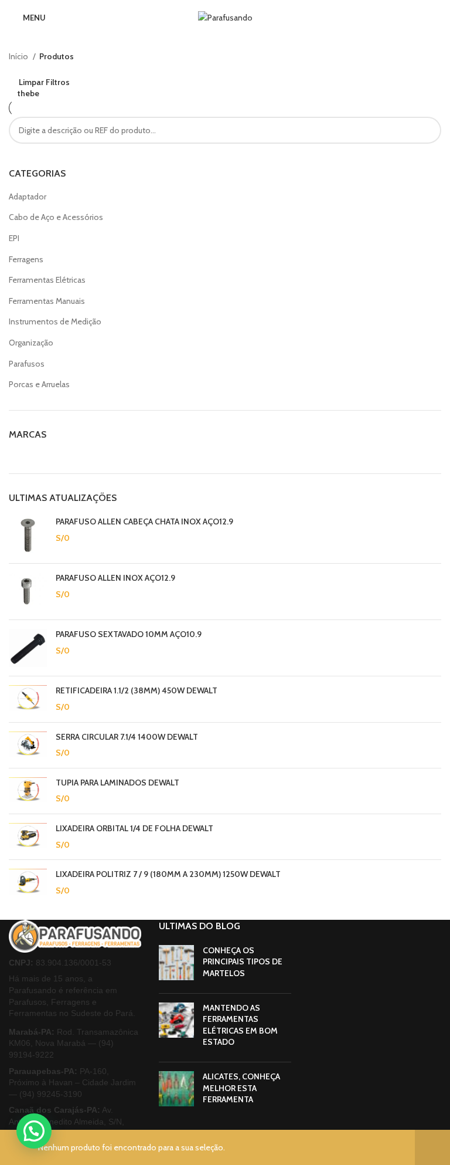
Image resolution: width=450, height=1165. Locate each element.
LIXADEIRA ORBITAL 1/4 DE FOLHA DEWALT (134, 828)
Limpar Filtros (44, 81)
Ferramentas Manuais (47, 301)
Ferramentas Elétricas (47, 280)
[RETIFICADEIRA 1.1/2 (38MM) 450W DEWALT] (28, 699)
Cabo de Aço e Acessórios (56, 217)
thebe (28, 93)
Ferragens (26, 259)
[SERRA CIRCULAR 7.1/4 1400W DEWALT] (28, 745)
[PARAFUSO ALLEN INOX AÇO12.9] (28, 592)
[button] (34, 1131)
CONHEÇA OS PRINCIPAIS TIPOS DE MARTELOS (242, 961)
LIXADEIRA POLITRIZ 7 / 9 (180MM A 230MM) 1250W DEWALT (168, 874)
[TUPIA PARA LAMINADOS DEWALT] (28, 791)
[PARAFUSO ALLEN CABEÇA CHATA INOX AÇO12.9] (28, 535)
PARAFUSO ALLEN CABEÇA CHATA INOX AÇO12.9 (144, 521)
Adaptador (27, 196)
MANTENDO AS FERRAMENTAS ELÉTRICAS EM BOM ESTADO (240, 1025)
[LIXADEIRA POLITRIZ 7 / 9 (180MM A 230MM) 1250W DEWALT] (28, 882)
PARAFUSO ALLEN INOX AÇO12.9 (115, 578)
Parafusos (27, 363)
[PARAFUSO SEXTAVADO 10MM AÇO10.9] (28, 648)
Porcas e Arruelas (39, 384)
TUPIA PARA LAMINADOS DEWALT (117, 782)
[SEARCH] (427, 130)
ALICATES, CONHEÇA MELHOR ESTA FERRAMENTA (241, 1088)
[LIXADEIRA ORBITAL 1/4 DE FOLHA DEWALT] (28, 837)
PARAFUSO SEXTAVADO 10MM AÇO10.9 (129, 634)
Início (19, 56)
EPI (14, 238)
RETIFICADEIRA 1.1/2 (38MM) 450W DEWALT (136, 690)
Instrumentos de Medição (55, 321)
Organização (31, 342)
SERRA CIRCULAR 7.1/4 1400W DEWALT (127, 736)
